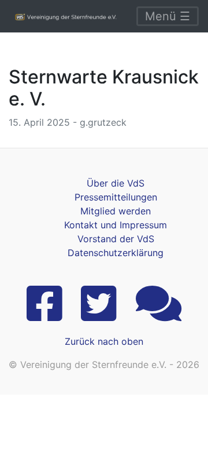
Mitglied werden (115, 211)
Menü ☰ (167, 16)
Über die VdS (115, 183)
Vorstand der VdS (115, 239)
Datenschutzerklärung (116, 252)
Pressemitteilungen (116, 197)
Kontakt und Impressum (115, 225)
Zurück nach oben (104, 341)
